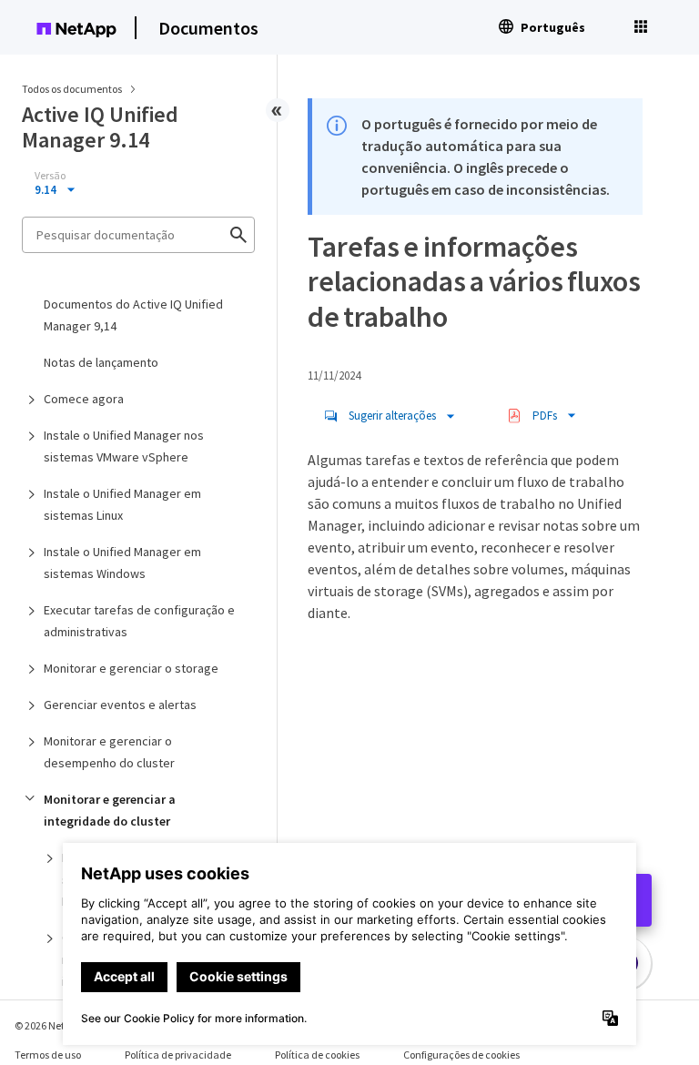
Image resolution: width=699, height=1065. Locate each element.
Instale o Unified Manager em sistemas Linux (122, 504)
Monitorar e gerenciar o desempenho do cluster (109, 752)
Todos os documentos (72, 89)
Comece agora (84, 398)
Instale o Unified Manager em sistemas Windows (122, 562)
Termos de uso (48, 1054)
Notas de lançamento (101, 362)
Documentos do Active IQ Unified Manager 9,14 (133, 315)
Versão (50, 175)
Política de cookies (317, 1054)
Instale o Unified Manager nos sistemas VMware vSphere (124, 446)
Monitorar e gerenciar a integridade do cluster (110, 810)
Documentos (208, 27)
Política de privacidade (178, 1054)
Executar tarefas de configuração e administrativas (139, 621)
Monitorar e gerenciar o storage (131, 668)
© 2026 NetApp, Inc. (59, 1025)
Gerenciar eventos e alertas (120, 704)
